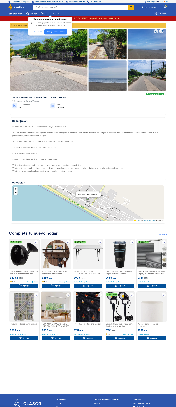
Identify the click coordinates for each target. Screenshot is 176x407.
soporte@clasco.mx (77, 2)
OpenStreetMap (149, 220)
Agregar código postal (56, 32)
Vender (162, 13)
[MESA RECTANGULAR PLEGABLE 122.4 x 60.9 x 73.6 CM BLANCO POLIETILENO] (88, 254)
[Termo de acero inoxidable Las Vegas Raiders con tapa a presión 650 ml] (120, 254)
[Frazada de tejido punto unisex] (24, 307)
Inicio (58, 403)
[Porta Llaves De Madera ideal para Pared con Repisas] (56, 254)
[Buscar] (131, 7)
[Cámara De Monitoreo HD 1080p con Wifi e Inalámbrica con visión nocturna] (24, 254)
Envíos (97, 403)
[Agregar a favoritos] (36, 242)
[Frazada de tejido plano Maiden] (88, 307)
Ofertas (33, 13)
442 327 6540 (96, 2)
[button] (88, 200)
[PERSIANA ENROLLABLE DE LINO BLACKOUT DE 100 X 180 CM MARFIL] (56, 307)
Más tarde (38, 32)
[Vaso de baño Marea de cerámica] (152, 307)
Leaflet (138, 220)
